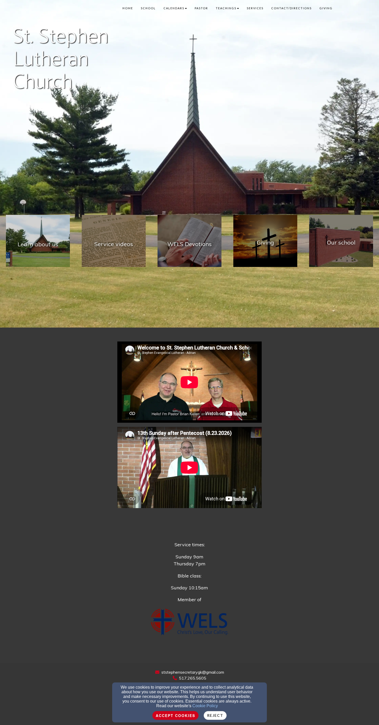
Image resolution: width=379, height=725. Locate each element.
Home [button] (127, 8)
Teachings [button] (226, 8)
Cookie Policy (205, 706)
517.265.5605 (192, 678)
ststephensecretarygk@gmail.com (192, 672)
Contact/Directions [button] (291, 8)
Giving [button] (326, 8)
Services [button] (255, 8)
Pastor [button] (201, 8)
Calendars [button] (173, 8)
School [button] (148, 8)
